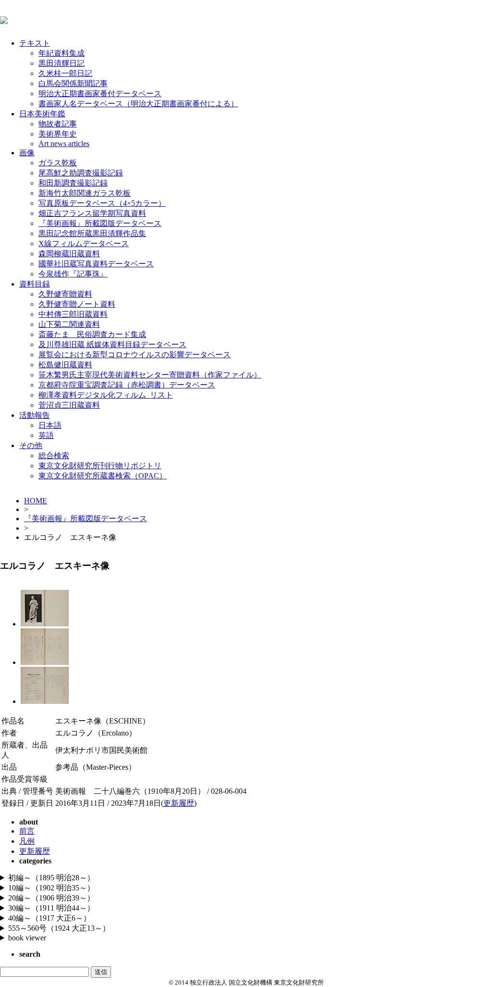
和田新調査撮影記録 (73, 183)
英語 (46, 435)
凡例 (27, 841)
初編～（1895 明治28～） (51, 878)
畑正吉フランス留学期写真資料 (92, 213)
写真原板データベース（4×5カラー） (102, 203)
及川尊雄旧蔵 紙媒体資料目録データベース (112, 344)
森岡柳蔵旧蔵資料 (69, 254)
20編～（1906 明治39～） (51, 898)
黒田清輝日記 (61, 63)
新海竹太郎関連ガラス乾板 (84, 193)
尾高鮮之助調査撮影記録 (80, 173)
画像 (27, 153)
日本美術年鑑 (42, 114)
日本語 (50, 425)
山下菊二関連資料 (69, 324)
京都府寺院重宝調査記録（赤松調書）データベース (126, 385)
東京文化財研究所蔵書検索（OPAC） (102, 476)
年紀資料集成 (61, 53)
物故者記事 (57, 124)
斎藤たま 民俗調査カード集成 (92, 334)
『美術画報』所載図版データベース (99, 223)
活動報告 (34, 415)
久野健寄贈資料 (65, 294)
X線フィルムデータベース (83, 243)
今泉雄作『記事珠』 (73, 274)
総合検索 (53, 455)
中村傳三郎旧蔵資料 (73, 314)
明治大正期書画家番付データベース (99, 93)
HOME (35, 501)
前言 (27, 831)
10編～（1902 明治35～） (51, 888)
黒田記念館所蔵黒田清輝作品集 (92, 233)
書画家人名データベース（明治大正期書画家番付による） (138, 104)
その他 (30, 445)
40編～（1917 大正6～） (49, 918)
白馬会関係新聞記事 (73, 83)
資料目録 (34, 284)
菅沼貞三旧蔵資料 (69, 405)
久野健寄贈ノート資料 (76, 304)
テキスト (34, 43)
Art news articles (63, 143)
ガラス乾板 (57, 163)
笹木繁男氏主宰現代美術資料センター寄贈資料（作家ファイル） (149, 375)
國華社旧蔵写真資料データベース (96, 264)
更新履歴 (178, 803)
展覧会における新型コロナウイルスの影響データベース (134, 354)
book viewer (27, 938)
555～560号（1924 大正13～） (59, 928)
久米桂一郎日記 (65, 73)
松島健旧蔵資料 (65, 365)
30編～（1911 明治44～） (51, 908)
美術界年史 (57, 134)
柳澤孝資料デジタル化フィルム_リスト (105, 395)
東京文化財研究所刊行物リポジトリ (99, 466)
